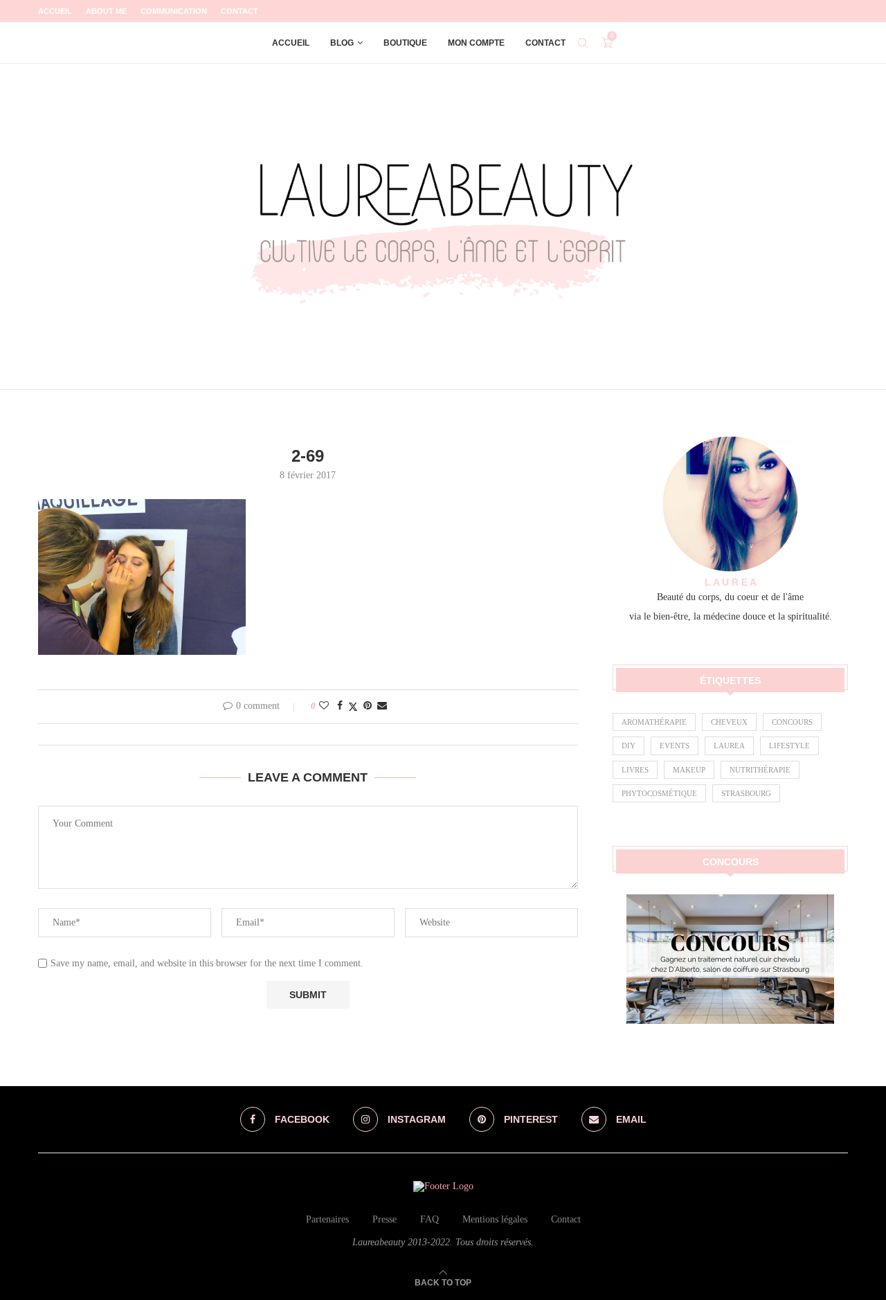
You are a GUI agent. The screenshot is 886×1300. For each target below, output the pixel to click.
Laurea (729, 745)
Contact (239, 11)
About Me (106, 11)
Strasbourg (746, 793)
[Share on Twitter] (353, 707)
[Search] (583, 43)
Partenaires (327, 1219)
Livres (635, 770)
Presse (384, 1219)
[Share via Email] (382, 706)
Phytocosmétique (659, 793)
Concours (792, 722)
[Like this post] (324, 706)
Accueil (55, 11)
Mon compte (476, 43)
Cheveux (729, 722)
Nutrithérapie (760, 770)
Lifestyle (789, 745)
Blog (342, 43)
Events (674, 745)
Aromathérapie (654, 722)
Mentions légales (494, 1219)
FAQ (429, 1219)
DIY (628, 745)
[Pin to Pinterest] (367, 706)
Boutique (405, 43)
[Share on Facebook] (340, 706)
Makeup (689, 770)
